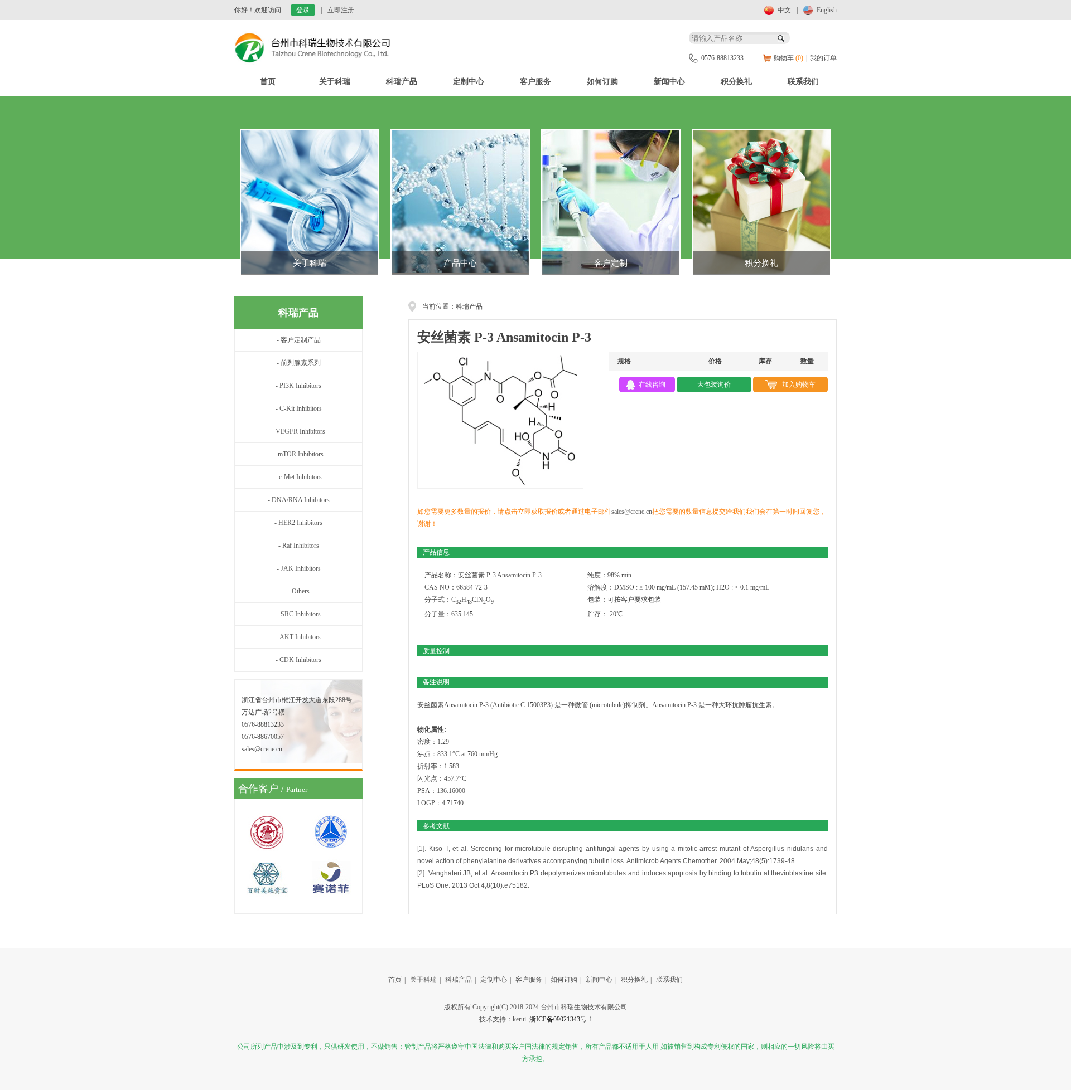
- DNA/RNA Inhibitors (299, 500)
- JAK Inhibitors (299, 568)
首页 (268, 81)
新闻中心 (669, 81)
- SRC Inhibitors (299, 614)
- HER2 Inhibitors (298, 523)
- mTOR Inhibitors (299, 454)
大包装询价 (714, 384)
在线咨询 (652, 384)
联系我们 (803, 81)
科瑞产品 (401, 81)
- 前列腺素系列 (299, 363)
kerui (519, 1019)
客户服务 (535, 81)
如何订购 (602, 81)
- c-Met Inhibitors (298, 477)
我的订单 (823, 58)
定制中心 (468, 81)
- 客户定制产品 (299, 340)
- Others (299, 591)
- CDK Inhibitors (298, 660)
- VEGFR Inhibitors (298, 431)
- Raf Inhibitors (298, 545)
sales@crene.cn (631, 511)
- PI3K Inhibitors (298, 386)
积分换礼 (736, 81)
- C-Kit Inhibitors (299, 408)
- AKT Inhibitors (298, 637)
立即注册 (340, 10)
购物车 (788, 58)
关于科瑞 (334, 81)
